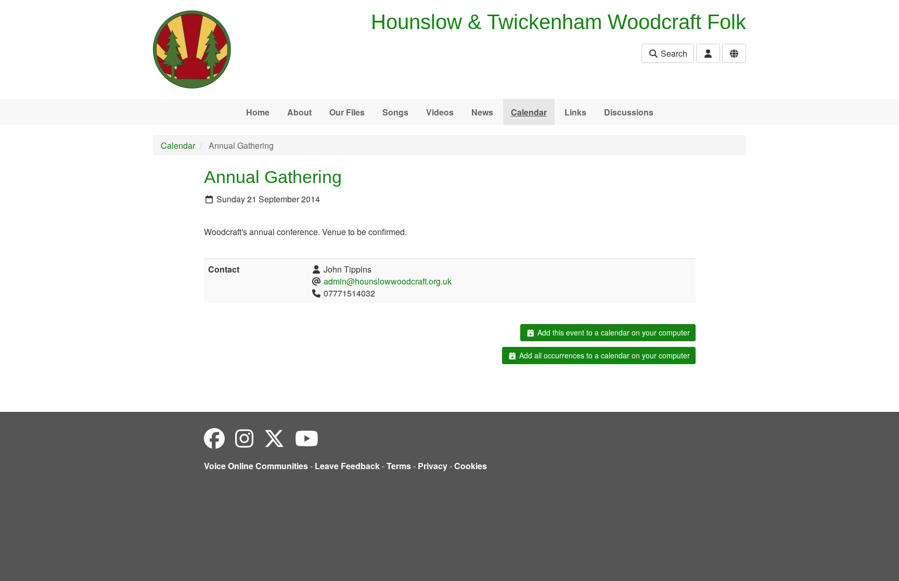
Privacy (432, 466)
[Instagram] (244, 438)
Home (257, 112)
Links (575, 112)
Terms (399, 466)
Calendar (529, 112)
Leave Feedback (347, 466)
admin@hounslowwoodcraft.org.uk (388, 281)
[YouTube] (306, 438)
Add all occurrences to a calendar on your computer (603, 355)
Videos (440, 112)
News (482, 112)
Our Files (347, 112)
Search (673, 53)
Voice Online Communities (256, 466)
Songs (395, 112)
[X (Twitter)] (274, 438)
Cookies (470, 466)
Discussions (628, 112)
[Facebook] (214, 438)
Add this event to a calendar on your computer (612, 332)
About (299, 112)
